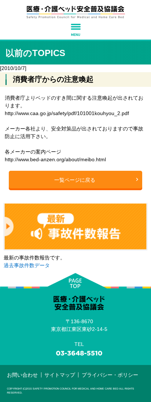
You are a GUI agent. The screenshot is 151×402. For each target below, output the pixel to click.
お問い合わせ (22, 375)
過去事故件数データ (27, 265)
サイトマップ (59, 375)
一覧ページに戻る (74, 180)
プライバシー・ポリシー (110, 375)
